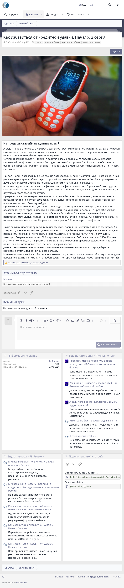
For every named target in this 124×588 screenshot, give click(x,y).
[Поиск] (110, 5)
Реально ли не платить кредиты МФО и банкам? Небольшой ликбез (93, 384)
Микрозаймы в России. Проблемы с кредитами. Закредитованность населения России (33, 487)
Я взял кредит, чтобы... (82, 436)
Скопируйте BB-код (74, 482)
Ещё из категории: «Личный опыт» (92, 355)
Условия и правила (64, 576)
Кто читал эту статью (20, 273)
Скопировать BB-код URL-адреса (81, 472)
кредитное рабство (71, 42)
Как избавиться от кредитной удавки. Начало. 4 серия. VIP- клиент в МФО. (30, 507)
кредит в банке (52, 42)
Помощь (116, 576)
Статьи (33, 14)
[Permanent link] (61, 143)
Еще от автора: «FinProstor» (26, 456)
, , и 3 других (28, 262)
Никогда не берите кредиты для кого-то (93, 420)
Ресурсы (55, 14)
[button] (118, 5)
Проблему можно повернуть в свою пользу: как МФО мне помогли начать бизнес (92, 364)
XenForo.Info (21, 582)
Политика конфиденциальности (93, 576)
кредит (39, 42)
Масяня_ (8, 279)
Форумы (13, 14)
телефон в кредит (91, 42)
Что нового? (78, 14)
